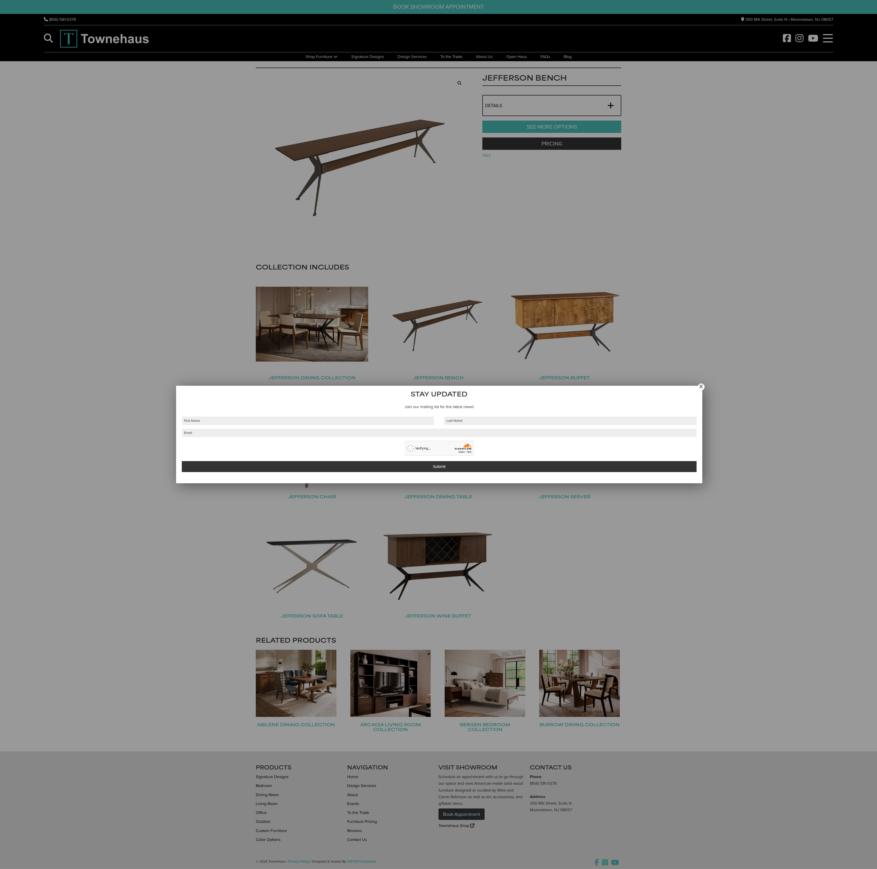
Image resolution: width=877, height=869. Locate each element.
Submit (439, 466)
